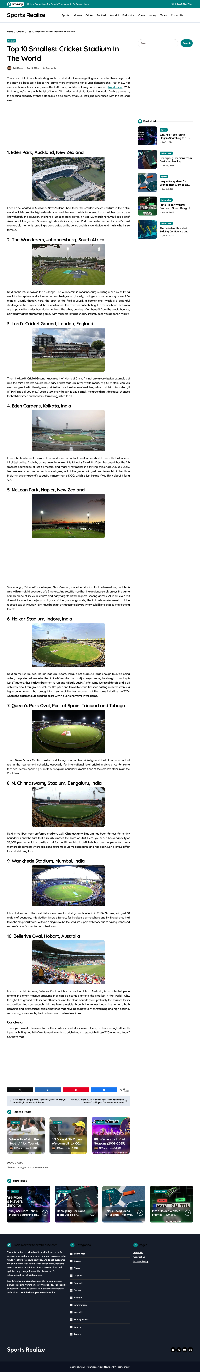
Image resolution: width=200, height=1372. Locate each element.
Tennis (163, 15)
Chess (141, 15)
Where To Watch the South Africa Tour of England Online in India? (26, 1143)
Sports (65, 15)
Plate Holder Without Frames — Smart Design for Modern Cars (176, 208)
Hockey (152, 15)
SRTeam (18, 1148)
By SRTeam (18, 68)
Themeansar (122, 1366)
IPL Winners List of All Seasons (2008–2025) (109, 1141)
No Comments (49, 68)
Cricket (89, 15)
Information (166, 153)
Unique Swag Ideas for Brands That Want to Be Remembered (174, 185)
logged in (24, 1167)
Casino (77, 1260)
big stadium (115, 87)
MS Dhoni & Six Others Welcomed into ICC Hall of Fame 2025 (67, 1143)
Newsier (108, 1366)
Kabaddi (114, 15)
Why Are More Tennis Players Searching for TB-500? (175, 138)
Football (101, 15)
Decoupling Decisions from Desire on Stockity (176, 159)
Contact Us (177, 15)
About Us (138, 1252)
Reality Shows (81, 1319)
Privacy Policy (140, 1261)
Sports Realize (26, 15)
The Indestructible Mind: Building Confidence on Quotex (173, 231)
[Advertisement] (68, 127)
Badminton (128, 15)
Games (78, 15)
